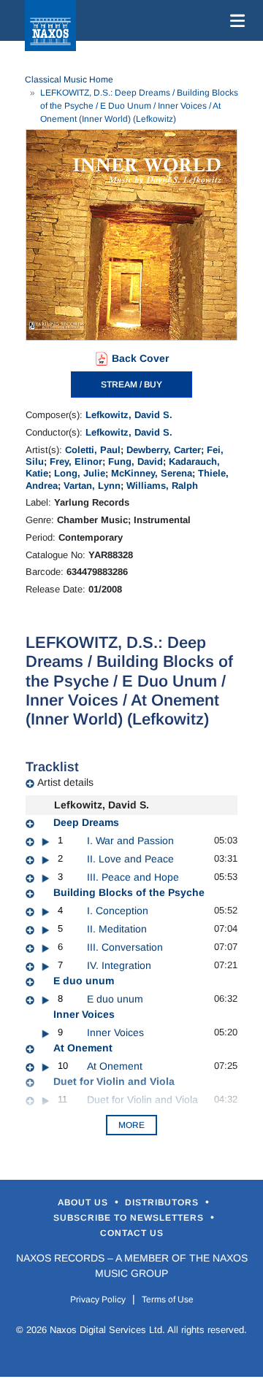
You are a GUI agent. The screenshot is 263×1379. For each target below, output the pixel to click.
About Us (84, 1202)
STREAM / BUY (131, 384)
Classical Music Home (69, 79)
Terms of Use (168, 1299)
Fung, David (135, 461)
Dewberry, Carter (163, 449)
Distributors (163, 1202)
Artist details (65, 782)
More (131, 1125)
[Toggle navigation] (234, 20)
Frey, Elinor (76, 461)
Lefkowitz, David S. (128, 414)
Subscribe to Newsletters (130, 1218)
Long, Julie (79, 473)
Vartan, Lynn (92, 485)
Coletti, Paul (93, 449)
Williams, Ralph (162, 485)
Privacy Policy (98, 1299)
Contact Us (132, 1233)
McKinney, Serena (151, 473)
